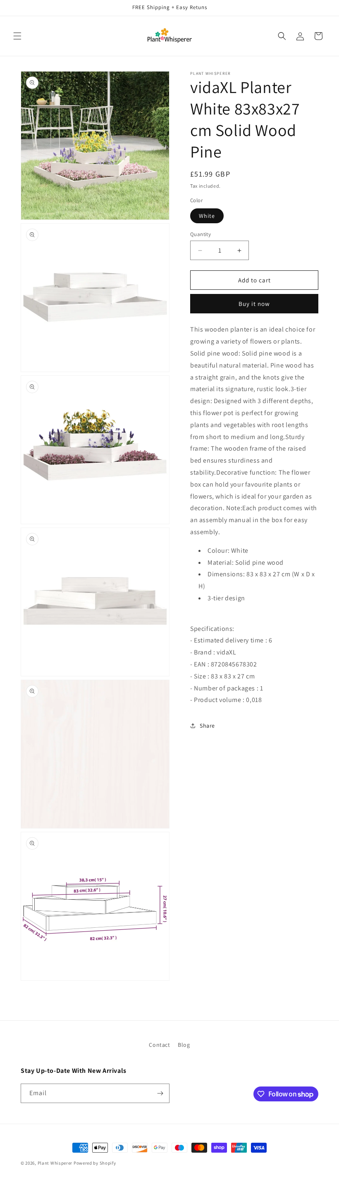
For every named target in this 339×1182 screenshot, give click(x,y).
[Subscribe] (160, 1093)
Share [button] (207, 725)
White (207, 216)
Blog (184, 1044)
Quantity (200, 234)
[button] (17, 36)
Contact (159, 1044)
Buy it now (254, 304)
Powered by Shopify (95, 1163)
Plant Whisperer (55, 1163)
